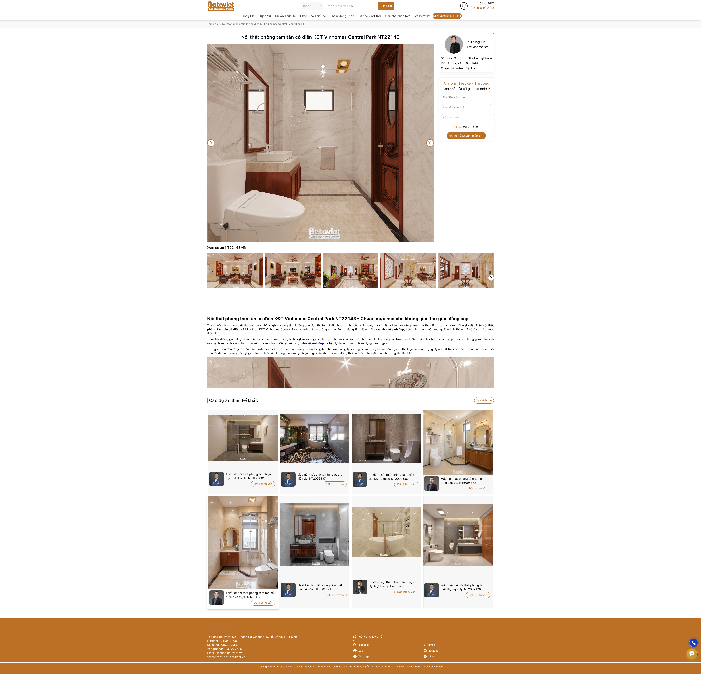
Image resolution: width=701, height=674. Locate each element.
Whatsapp (388, 656)
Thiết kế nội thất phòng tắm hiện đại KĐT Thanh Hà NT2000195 (248, 476)
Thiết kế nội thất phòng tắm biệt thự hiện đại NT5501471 (319, 587)
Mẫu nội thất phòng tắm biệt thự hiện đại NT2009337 (319, 476)
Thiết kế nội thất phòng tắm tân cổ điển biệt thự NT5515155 (250, 595)
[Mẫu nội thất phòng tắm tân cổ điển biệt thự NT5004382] (458, 442)
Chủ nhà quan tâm (397, 16)
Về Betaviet (422, 16)
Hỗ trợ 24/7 (477, 5)
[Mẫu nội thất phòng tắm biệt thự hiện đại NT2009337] (315, 438)
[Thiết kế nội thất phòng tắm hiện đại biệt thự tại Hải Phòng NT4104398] (386, 532)
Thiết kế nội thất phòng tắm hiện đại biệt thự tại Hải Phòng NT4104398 (391, 584)
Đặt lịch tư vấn (263, 484)
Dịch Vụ (265, 16)
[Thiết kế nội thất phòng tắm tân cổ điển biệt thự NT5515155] (243, 542)
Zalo (388, 651)
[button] (491, 278)
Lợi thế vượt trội (369, 16)
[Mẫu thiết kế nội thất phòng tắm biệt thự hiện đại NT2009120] (458, 535)
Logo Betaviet (221, 6)
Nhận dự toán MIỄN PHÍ (447, 16)
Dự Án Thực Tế (285, 16)
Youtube (459, 651)
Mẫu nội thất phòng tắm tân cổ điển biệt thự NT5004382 (462, 480)
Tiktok (459, 645)
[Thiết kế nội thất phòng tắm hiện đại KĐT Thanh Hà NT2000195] (243, 438)
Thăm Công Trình (342, 16)
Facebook (388, 645)
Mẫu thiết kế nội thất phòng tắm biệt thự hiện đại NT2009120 (463, 587)
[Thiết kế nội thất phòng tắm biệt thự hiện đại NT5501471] (315, 534)
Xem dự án (350, 248)
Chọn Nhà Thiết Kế (313, 16)
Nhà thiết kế (466, 52)
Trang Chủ (248, 16)
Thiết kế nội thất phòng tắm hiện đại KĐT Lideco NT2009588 (391, 476)
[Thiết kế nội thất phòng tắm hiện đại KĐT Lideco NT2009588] (386, 438)
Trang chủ (213, 23)
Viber (459, 656)
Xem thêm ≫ (484, 400)
